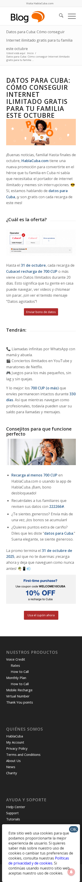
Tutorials (13, 819)
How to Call (20, 671)
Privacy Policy (17, 748)
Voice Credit (15, 659)
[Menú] (69, 16)
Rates (15, 665)
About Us (13, 760)
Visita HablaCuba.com (40, 3)
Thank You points (19, 702)
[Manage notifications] (71, 872)
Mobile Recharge (19, 690)
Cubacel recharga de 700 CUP (32, 271)
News (10, 766)
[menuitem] (40, 3)
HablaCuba (14, 736)
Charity (11, 773)
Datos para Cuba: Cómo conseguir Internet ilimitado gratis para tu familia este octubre (39, 40)
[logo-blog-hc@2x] (34, 16)
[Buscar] (58, 16)
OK (73, 829)
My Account (15, 742)
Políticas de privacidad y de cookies (38, 861)
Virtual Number (18, 696)
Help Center (15, 806)
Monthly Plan (16, 677)
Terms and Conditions (23, 754)
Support (12, 813)
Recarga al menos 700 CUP (34, 475)
